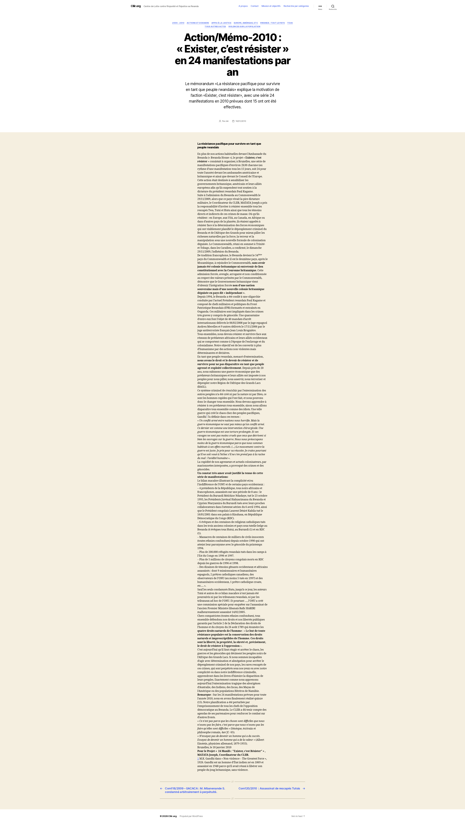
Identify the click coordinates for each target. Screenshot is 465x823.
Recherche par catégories (296, 6)
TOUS (290, 23)
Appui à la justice (221, 23)
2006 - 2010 (178, 23)
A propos (243, 6)
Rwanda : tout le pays (272, 23)
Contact (255, 6)
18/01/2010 (241, 121)
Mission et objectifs (271, 6)
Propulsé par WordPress (191, 816)
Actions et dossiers (198, 23)
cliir (227, 121)
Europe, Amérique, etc (246, 23)
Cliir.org (136, 6)
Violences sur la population (244, 26)
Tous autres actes (215, 26)
